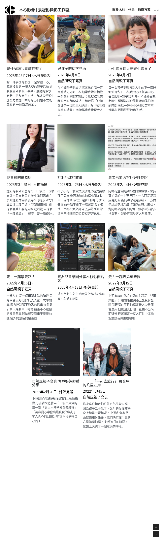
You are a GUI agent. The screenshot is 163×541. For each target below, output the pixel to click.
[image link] (10, 9)
